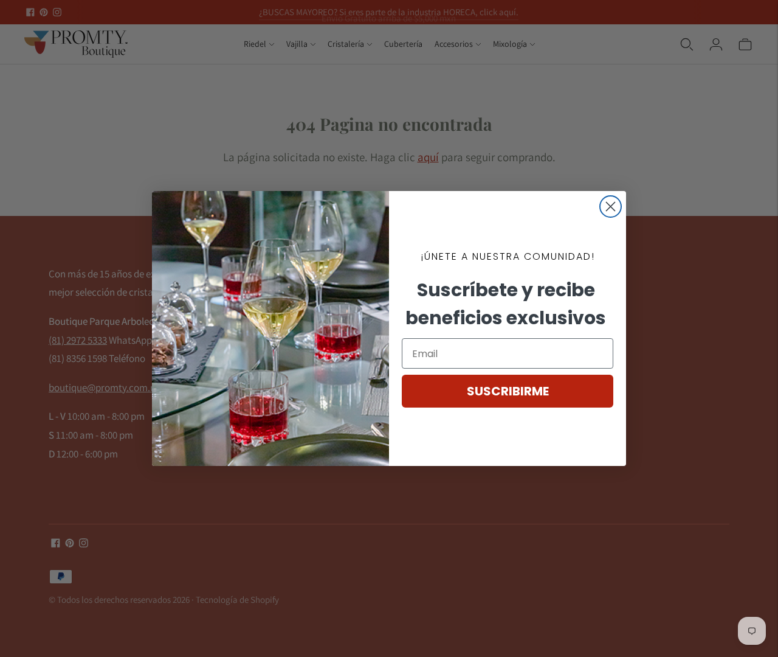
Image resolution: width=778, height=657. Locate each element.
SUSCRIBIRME (508, 391)
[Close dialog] (610, 206)
